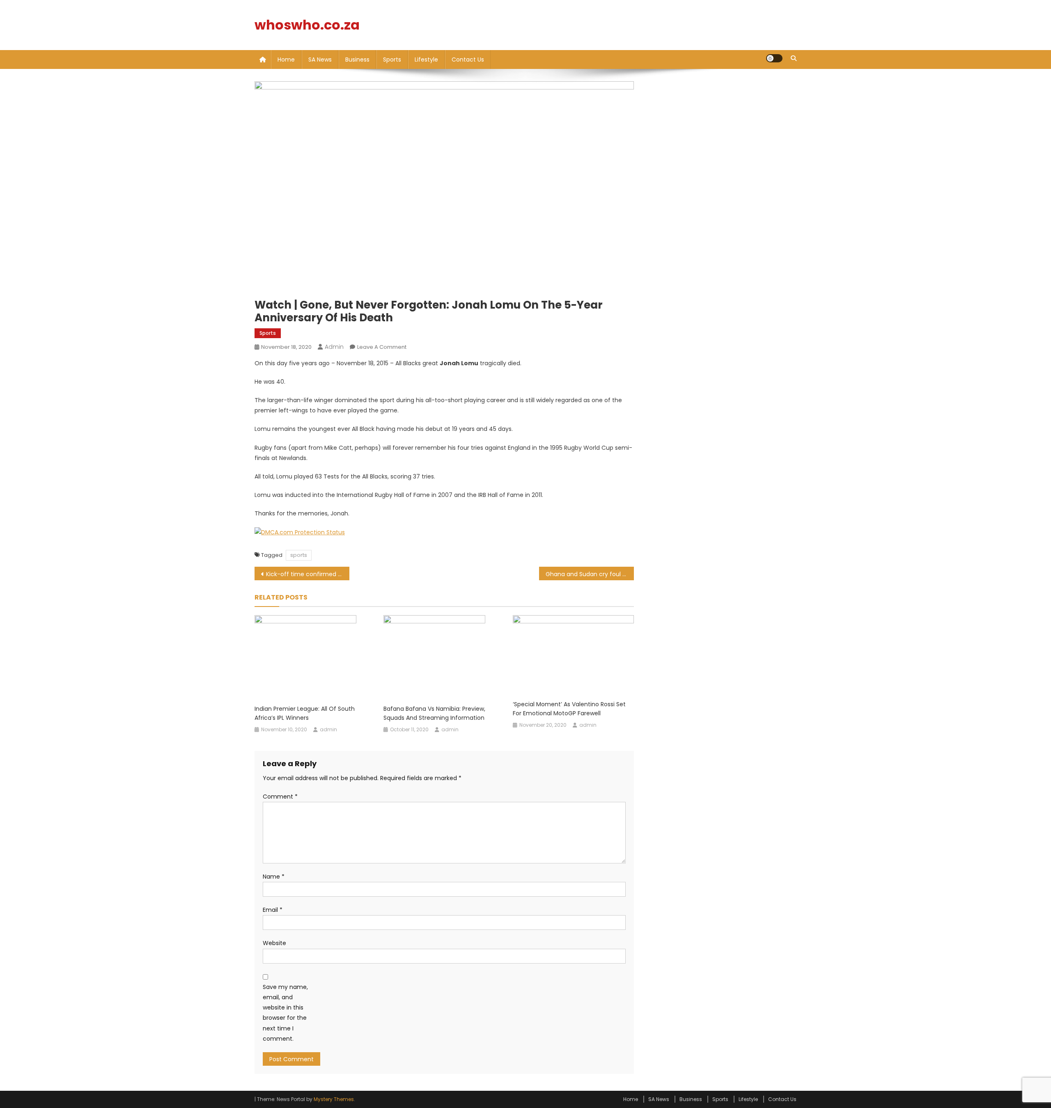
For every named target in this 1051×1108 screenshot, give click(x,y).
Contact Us (468, 59)
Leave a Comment (381, 347)
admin (334, 347)
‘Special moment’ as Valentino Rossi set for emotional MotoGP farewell (569, 708)
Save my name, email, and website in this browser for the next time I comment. (285, 1013)
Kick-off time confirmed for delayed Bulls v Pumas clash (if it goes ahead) (307, 574)
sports (298, 555)
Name (274, 876)
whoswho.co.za (307, 25)
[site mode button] (774, 58)
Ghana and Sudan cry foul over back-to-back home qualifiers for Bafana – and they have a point (590, 574)
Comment (280, 796)
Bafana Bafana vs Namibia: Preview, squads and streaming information (434, 713)
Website (274, 943)
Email (272, 910)
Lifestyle (426, 59)
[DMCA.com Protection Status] (300, 532)
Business (357, 59)
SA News (320, 59)
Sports (392, 59)
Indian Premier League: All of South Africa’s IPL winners (305, 713)
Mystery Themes (334, 1099)
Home (286, 59)
